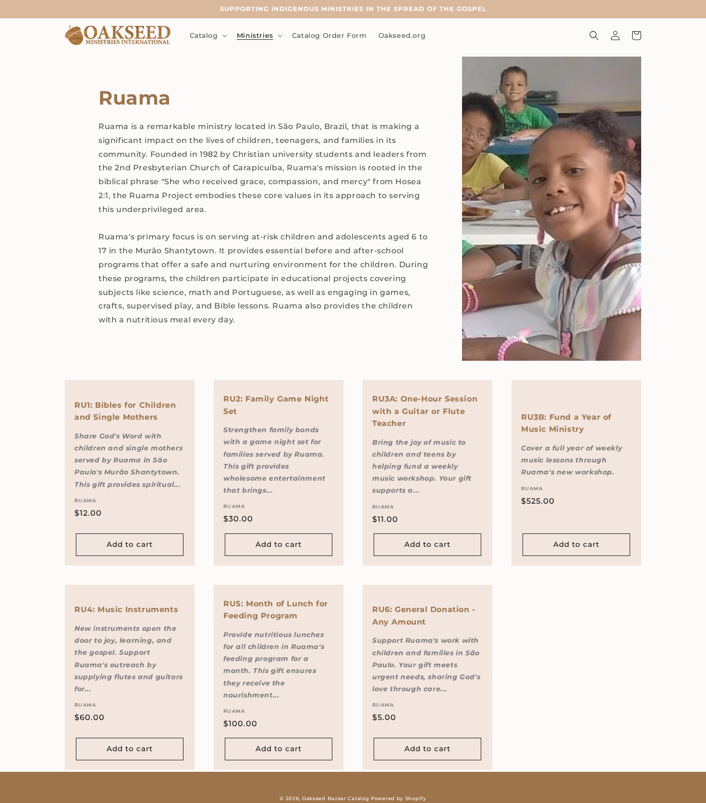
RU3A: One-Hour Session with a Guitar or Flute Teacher (424, 411)
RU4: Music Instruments (126, 609)
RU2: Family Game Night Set (276, 405)
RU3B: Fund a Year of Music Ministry (566, 423)
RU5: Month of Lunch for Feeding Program (275, 610)
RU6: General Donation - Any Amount (423, 615)
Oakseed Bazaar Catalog (335, 798)
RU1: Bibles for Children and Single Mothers (125, 411)
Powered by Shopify (398, 798)
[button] (207, 35)
